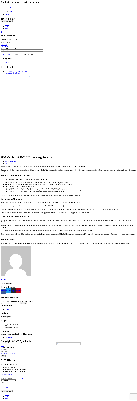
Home (3, 54)
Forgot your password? (8, 353)
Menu (7, 388)
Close (2, 346)
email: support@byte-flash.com (17, 334)
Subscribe (23, 303)
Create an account (6, 374)
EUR (10, 9)
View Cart (4, 45)
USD (6, 6)
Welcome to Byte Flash (12, 73)
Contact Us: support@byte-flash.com (20, 2)
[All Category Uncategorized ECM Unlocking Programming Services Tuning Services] (8, 48)
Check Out (4, 46)
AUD (10, 11)
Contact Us (8, 337)
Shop (6, 396)
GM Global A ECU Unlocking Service (17, 71)
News (8, 54)
